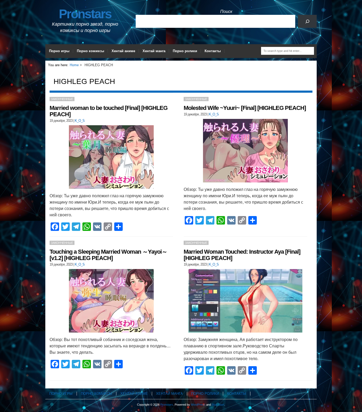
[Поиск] (307, 21)
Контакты (213, 51)
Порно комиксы (90, 51)
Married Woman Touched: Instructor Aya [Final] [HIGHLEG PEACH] (242, 254)
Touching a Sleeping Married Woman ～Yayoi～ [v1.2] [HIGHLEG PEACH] (108, 254)
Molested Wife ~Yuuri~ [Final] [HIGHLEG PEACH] (245, 108)
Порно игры (59, 51)
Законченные (62, 99)
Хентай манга (154, 51)
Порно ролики (185, 51)
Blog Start (218, 404)
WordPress (198, 404)
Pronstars (85, 14)
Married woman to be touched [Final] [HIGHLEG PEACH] (108, 111)
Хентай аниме (123, 51)
